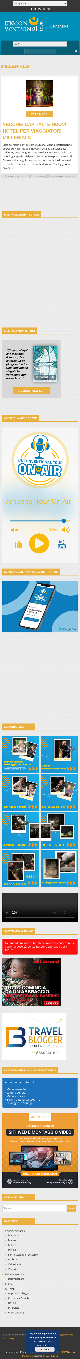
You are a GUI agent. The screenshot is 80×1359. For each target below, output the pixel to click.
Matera (12, 1240)
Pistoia (12, 1250)
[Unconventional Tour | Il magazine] (38, 26)
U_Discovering (16, 1312)
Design (12, 1303)
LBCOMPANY (63, 1352)
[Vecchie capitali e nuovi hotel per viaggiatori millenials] (39, 93)
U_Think (10, 1288)
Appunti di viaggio (18, 1293)
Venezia (12, 1269)
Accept (45, 1349)
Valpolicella (14, 1264)
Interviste (13, 1307)
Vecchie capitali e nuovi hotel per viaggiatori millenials (34, 131)
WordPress (52, 1355)
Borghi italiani (16, 1278)
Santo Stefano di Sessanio (23, 1254)
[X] (35, 9)
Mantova (13, 1235)
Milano (12, 1245)
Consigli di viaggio (15, 1231)
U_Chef (9, 1284)
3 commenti (39, 176)
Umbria (12, 1259)
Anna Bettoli (16, 176)
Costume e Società (19, 1298)
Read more (39, 114)
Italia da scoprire (14, 1274)
